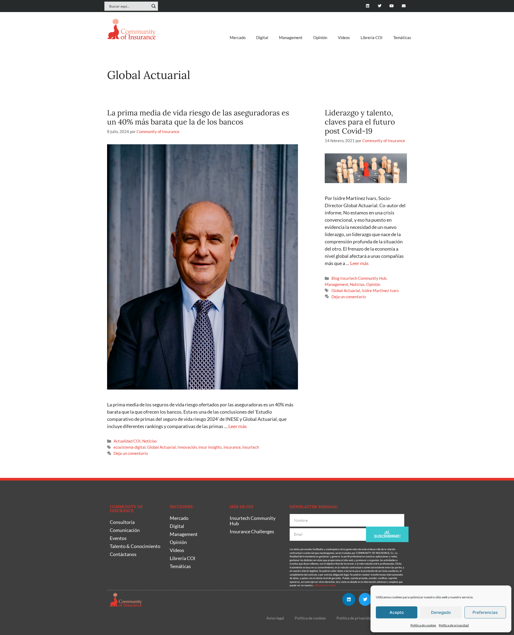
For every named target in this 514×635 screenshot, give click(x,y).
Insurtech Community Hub (252, 520)
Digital (262, 37)
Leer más (237, 426)
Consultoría (122, 522)
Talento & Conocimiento (135, 546)
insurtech (250, 447)
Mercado (237, 37)
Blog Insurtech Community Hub (358, 278)
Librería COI (372, 37)
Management (291, 37)
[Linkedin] (368, 6)
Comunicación (125, 530)
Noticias (149, 441)
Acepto (397, 612)
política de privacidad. (324, 585)
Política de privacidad (454, 625)
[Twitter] (380, 6)
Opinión (320, 37)
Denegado (441, 612)
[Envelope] (404, 6)
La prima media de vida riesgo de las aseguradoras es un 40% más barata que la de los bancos (198, 117)
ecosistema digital (130, 447)
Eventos (118, 538)
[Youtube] (392, 6)
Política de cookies (423, 625)
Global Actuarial (161, 447)
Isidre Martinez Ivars (380, 290)
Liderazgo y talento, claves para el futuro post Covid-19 (360, 121)
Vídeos (344, 37)
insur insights (210, 447)
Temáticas (402, 37)
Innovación (187, 447)
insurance (232, 447)
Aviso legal (275, 618)
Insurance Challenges (252, 531)
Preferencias (485, 612)
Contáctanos (123, 554)
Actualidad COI (127, 441)
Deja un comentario (131, 453)
